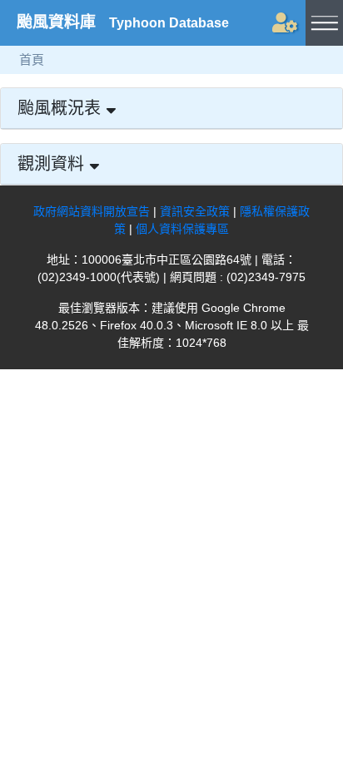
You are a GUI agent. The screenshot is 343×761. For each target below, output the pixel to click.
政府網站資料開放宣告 (91, 211)
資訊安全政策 (195, 211)
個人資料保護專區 (182, 228)
